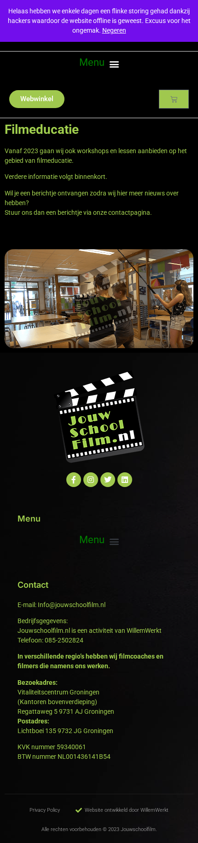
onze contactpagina (121, 212)
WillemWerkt (144, 630)
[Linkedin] (124, 479)
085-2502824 (64, 640)
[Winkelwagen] (174, 99)
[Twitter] (107, 479)
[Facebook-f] (73, 479)
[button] (99, 63)
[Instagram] (90, 479)
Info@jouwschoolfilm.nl (71, 604)
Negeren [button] (114, 30)
